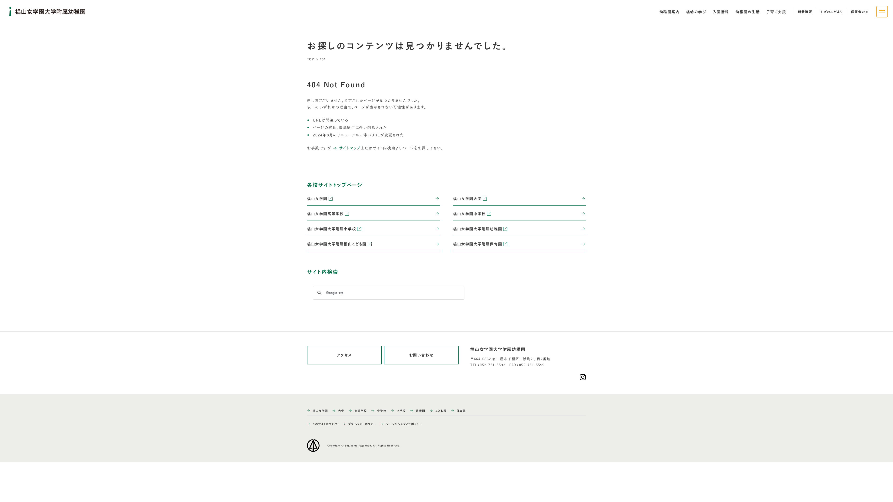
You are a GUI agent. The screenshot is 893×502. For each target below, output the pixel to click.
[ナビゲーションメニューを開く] (882, 11)
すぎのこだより (831, 11)
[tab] (669, 12)
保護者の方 (860, 11)
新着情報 (805, 11)
